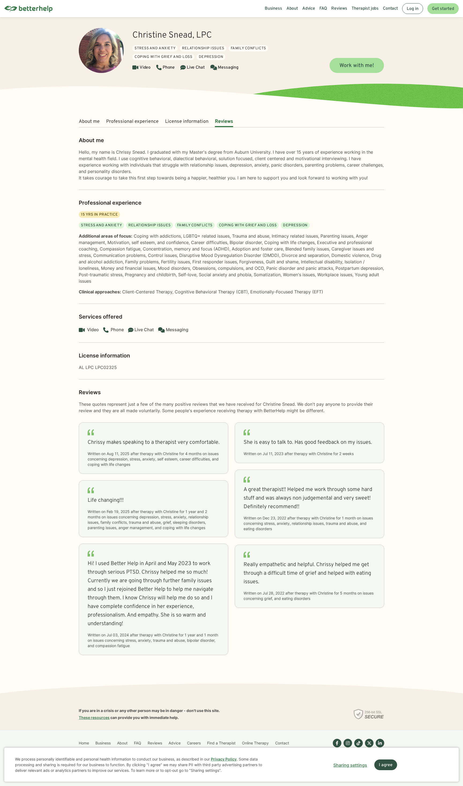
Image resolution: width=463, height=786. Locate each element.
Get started (443, 9)
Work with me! (356, 65)
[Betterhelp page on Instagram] (346, 747)
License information (186, 122)
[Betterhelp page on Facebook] (336, 747)
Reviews (224, 122)
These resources (94, 717)
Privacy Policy (224, 759)
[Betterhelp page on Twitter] (368, 747)
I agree (386, 765)
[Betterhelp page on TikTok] (357, 747)
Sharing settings (350, 765)
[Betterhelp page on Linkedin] (379, 747)
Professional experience (132, 122)
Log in (413, 9)
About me (89, 122)
